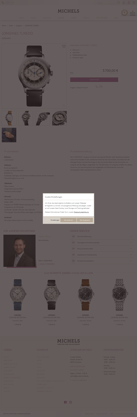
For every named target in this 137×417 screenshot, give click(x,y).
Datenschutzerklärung (81, 212)
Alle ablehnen (68, 220)
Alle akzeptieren (85, 220)
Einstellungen (55, 220)
